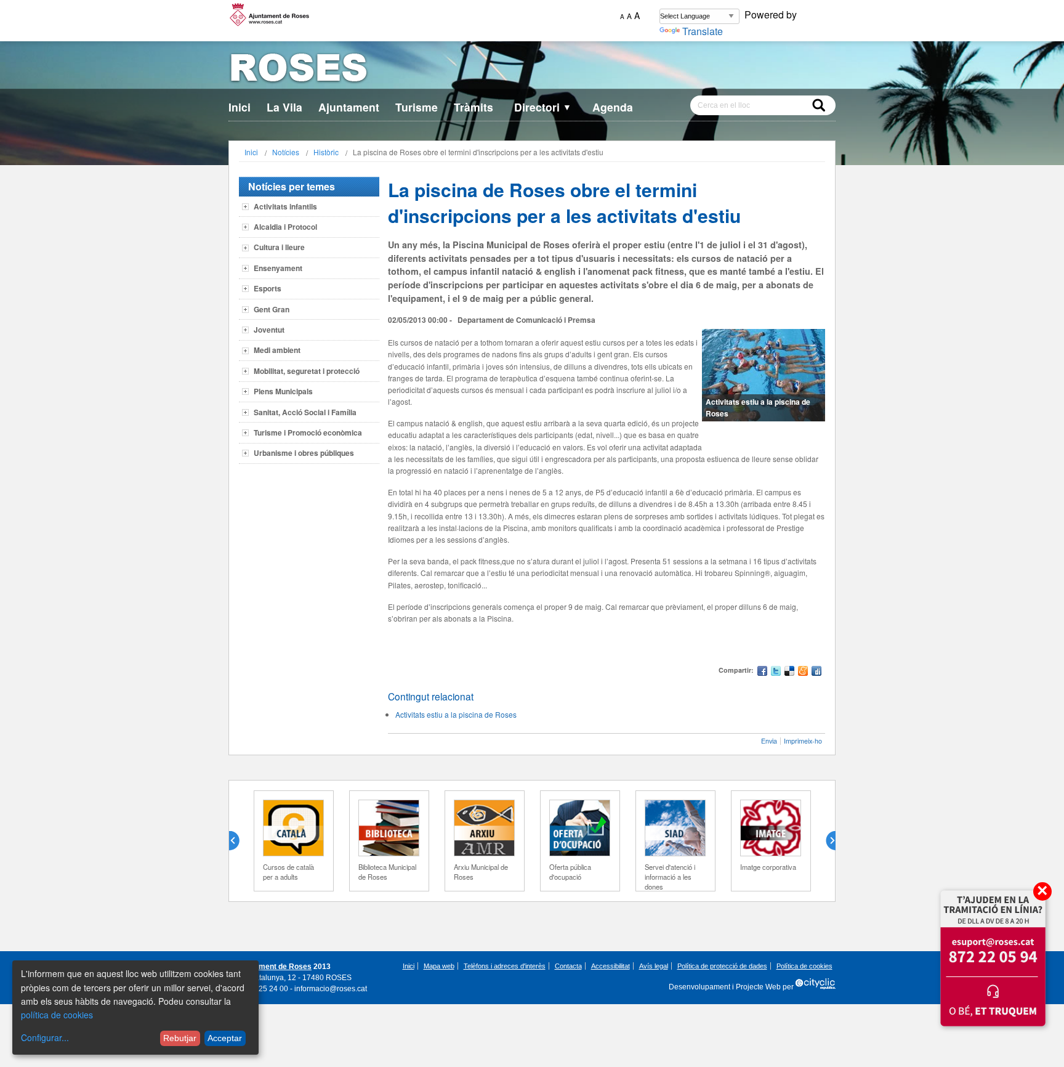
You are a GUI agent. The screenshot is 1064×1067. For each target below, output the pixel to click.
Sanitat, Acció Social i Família (305, 412)
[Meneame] (803, 672)
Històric (326, 152)
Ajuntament (348, 107)
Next (826, 841)
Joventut (269, 329)
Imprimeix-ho (803, 740)
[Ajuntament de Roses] (532, 70)
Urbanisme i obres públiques (304, 452)
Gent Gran (271, 309)
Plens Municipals (283, 391)
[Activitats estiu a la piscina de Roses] (763, 375)
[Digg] (816, 672)
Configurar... (45, 1037)
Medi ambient (277, 349)
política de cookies (57, 1014)
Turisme (416, 107)
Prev (239, 841)
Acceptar (225, 1038)
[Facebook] (762, 672)
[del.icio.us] (789, 672)
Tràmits (473, 107)
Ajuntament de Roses (274, 966)
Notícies (285, 152)
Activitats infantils (285, 206)
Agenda (612, 107)
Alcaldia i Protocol (285, 226)
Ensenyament (278, 268)
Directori (542, 107)
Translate (702, 31)
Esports (267, 288)
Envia (769, 740)
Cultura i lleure (279, 247)
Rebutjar (179, 1038)
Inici (239, 107)
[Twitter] (776, 672)
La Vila (284, 107)
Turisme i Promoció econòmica (308, 432)
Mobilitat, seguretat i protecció (307, 370)
